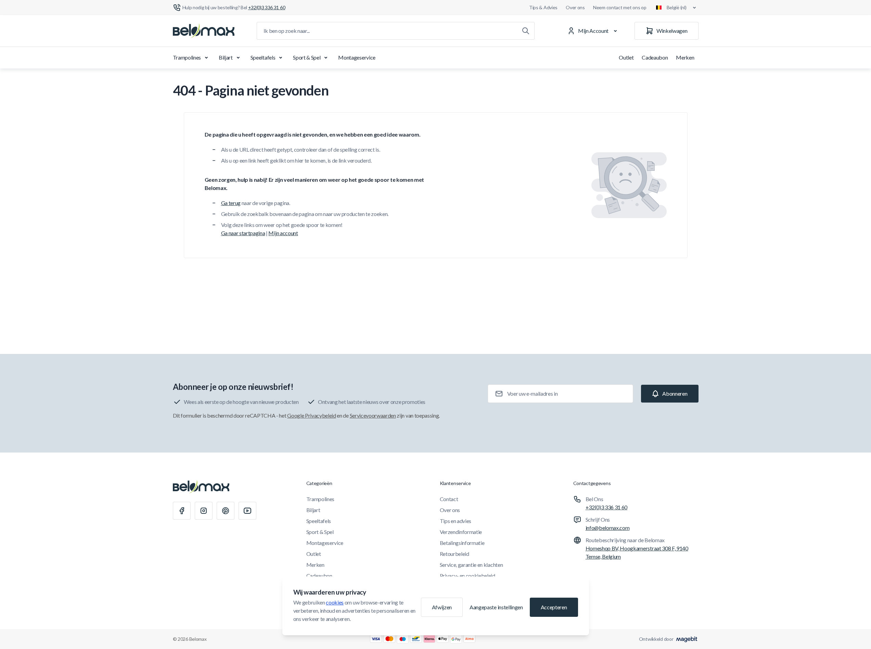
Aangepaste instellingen (496, 607)
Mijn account (283, 233)
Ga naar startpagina (243, 233)
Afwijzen (442, 607)
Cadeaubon (655, 57)
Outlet (626, 57)
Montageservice (356, 57)
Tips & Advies (543, 7)
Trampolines (187, 57)
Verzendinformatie (461, 532)
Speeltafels (263, 57)
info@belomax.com (608, 527)
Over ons (575, 7)
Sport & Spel (306, 57)
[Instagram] (204, 511)
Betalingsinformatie (462, 542)
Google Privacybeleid (311, 415)
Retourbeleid (454, 553)
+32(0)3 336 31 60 (607, 507)
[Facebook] (182, 511)
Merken (685, 57)
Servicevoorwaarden (373, 415)
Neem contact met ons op (619, 7)
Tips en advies (456, 521)
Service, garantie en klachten (471, 564)
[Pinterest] (225, 511)
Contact (449, 499)
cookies (335, 602)
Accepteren (554, 607)
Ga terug (231, 203)
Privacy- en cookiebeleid (467, 575)
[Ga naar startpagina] (203, 30)
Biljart (226, 57)
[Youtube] (247, 511)
